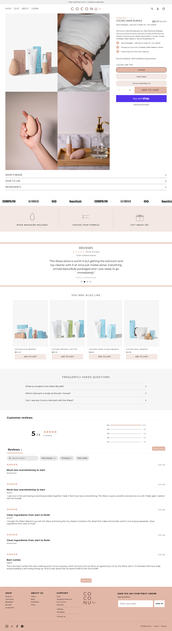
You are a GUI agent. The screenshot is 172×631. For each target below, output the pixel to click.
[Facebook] (17, 626)
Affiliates (60, 609)
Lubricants (9, 599)
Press (33, 605)
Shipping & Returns (64, 599)
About (33, 596)
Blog (33, 599)
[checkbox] (82, 458)
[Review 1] (81, 281)
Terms (156, 626)
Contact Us (61, 616)
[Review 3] (87, 281)
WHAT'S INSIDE (13, 175)
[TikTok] (11, 626)
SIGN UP (159, 604)
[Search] (152, 9)
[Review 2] (84, 281)
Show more (86, 580)
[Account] (158, 9)
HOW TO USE (12, 181)
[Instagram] (6, 626)
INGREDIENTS (13, 187)
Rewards (60, 605)
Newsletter (35, 602)
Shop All (8, 596)
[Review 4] (90, 281)
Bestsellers (9, 602)
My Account (61, 602)
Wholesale (60, 612)
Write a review (158, 449)
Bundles (8, 605)
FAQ (58, 596)
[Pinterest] (22, 626)
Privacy (164, 626)
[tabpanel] (86, 520)
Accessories (9, 608)
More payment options (141, 104)
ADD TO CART (30, 357)
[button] (126, 425)
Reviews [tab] (15, 449)
